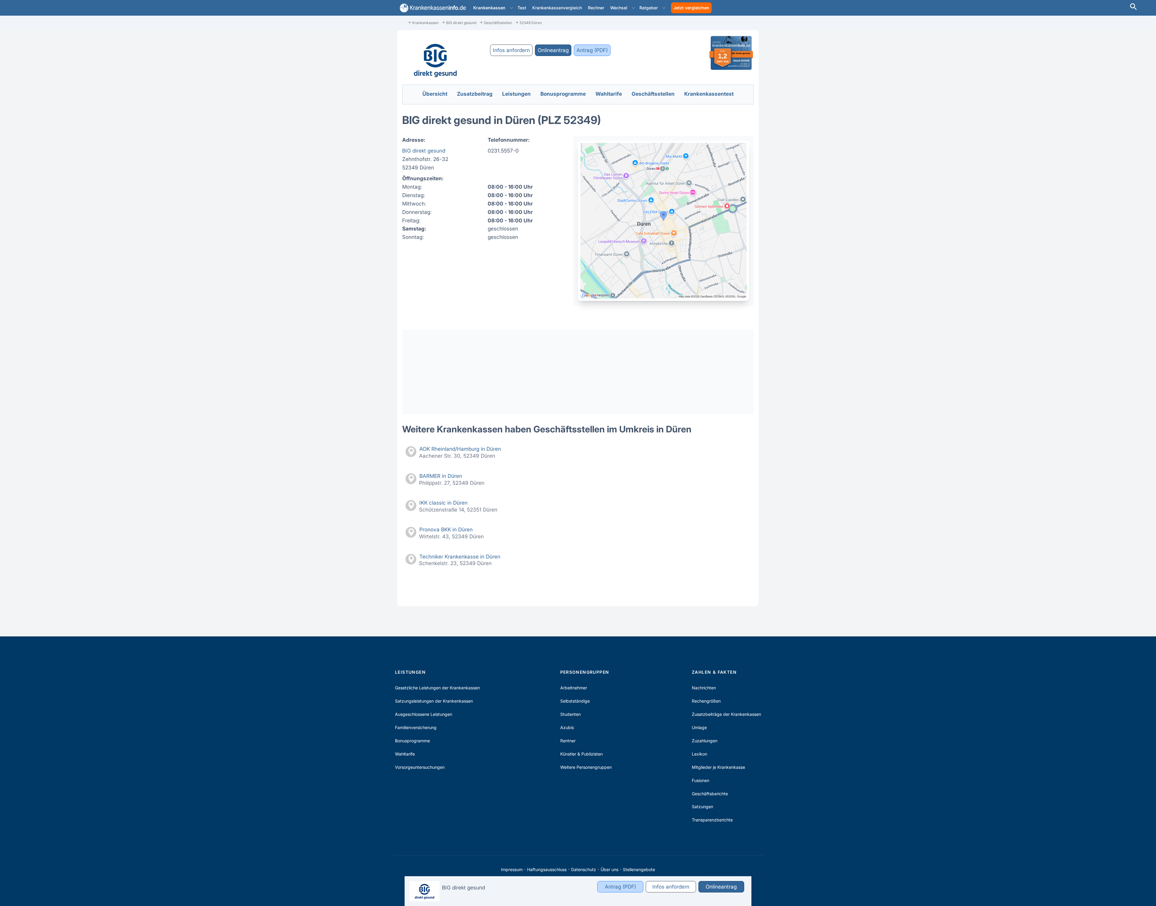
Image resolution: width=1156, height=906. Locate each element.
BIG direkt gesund (423, 150)
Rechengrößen (706, 700)
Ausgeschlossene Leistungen (423, 714)
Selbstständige (575, 700)
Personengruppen (584, 672)
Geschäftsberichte (710, 793)
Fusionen (700, 780)
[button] (511, 8)
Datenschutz (583, 869)
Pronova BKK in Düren (446, 529)
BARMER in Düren (440, 476)
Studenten (570, 714)
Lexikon (699, 753)
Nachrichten (704, 687)
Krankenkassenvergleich (557, 7)
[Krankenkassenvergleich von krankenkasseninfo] (431, 8)
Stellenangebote (639, 869)
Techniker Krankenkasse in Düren (459, 556)
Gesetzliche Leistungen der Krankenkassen (437, 687)
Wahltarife (405, 753)
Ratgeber (648, 7)
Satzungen (702, 806)
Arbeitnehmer (573, 687)
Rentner (568, 740)
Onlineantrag (553, 50)
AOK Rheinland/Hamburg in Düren (460, 449)
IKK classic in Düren (443, 502)
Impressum (512, 869)
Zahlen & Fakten (714, 672)
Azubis (567, 727)
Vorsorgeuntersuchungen (420, 767)
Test (521, 7)
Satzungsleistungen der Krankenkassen (434, 700)
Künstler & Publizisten (581, 753)
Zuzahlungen (704, 740)
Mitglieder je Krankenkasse (718, 767)
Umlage (699, 727)
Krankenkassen (489, 7)
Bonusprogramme (412, 740)
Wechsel (618, 7)
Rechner (596, 7)
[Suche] (1133, 7)
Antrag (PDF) (592, 50)
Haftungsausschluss (547, 869)
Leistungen (410, 672)
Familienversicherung (416, 727)
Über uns (609, 869)
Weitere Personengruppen (586, 767)
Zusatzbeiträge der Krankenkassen (726, 714)
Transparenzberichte (712, 819)
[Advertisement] (578, 372)
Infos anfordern (511, 50)
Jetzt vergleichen (691, 7)
